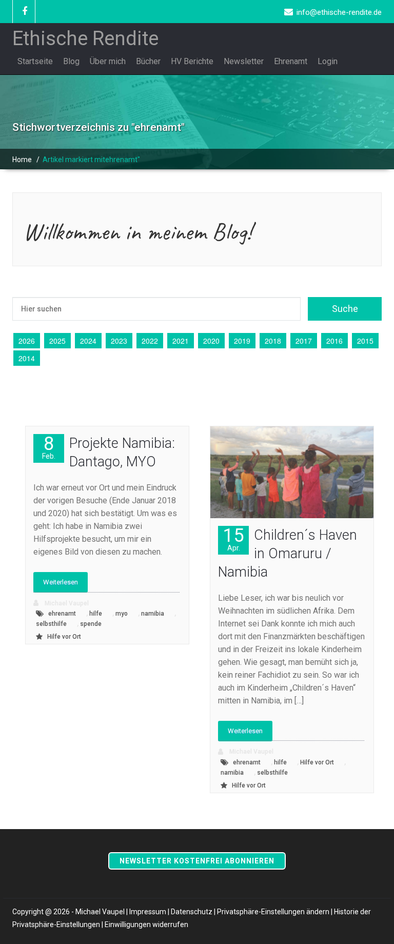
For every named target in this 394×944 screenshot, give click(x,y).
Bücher (148, 61)
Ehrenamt (290, 61)
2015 (365, 341)
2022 (150, 341)
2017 (304, 341)
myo (121, 613)
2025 (57, 341)
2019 (242, 341)
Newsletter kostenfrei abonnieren (197, 861)
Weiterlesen (60, 582)
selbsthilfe (51, 623)
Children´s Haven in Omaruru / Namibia (287, 553)
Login (328, 61)
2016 (334, 341)
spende (91, 623)
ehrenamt (62, 613)
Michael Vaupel (66, 603)
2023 (119, 341)
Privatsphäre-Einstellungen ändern (273, 912)
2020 (211, 341)
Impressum (147, 912)
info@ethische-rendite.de (339, 12)
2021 (180, 341)
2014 (26, 358)
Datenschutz (191, 912)
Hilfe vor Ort (64, 636)
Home (22, 159)
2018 (273, 341)
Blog (71, 61)
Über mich (108, 61)
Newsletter (244, 61)
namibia (152, 613)
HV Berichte (192, 61)
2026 (26, 341)
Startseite (35, 61)
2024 (88, 341)
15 (233, 539)
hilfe (95, 613)
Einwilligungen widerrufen (146, 924)
